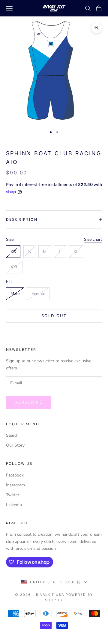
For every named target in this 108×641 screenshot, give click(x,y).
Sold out (54, 316)
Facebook (15, 475)
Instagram (15, 485)
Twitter (12, 495)
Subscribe (29, 402)
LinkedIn (14, 505)
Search (12, 435)
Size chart (93, 239)
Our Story (15, 445)
